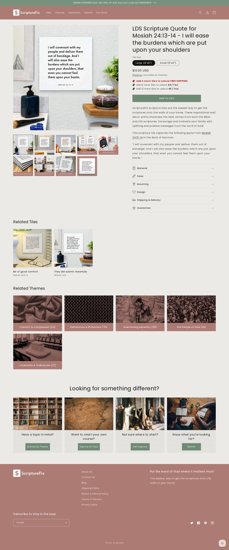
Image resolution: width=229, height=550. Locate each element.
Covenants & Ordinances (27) (37, 365)
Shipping (137, 75)
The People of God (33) (191, 327)
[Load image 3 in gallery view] (66, 145)
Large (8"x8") (144, 62)
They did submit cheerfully (70, 271)
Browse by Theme (37, 446)
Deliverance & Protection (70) (88, 327)
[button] (214, 12)
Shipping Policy (90, 488)
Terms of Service (92, 499)
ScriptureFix (118, 543)
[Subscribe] (65, 522)
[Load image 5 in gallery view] (108, 145)
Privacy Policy (90, 504)
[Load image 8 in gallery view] (66, 166)
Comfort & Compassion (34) (38, 327)
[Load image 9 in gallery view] (87, 166)
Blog (84, 482)
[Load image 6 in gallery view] (23, 166)
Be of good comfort (25, 271)
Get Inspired (140, 446)
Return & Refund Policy (95, 493)
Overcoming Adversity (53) (140, 327)
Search (191, 446)
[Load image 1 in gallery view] (23, 145)
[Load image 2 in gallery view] (44, 145)
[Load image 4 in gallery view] (87, 145)
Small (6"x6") (168, 62)
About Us (87, 471)
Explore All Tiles (89, 446)
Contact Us (88, 477)
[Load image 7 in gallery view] (44, 166)
